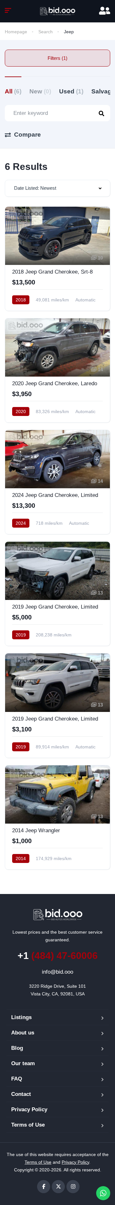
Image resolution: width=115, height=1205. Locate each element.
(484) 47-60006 (58, 955)
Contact (21, 1094)
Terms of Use (28, 1125)
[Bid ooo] (57, 11)
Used (71, 91)
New (40, 91)
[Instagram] (73, 1186)
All (13, 91)
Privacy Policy (29, 1109)
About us (22, 1033)
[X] (58, 1186)
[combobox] (57, 188)
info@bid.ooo (57, 972)
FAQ (16, 1079)
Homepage (16, 31)
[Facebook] (43, 1186)
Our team (23, 1063)
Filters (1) (57, 58)
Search (45, 31)
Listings (21, 1017)
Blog (17, 1048)
